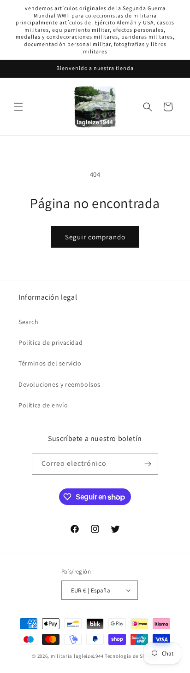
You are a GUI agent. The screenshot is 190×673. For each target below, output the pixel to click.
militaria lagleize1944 (77, 656)
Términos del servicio (50, 363)
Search (28, 322)
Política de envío (43, 405)
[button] (18, 107)
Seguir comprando (95, 236)
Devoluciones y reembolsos (59, 384)
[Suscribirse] (147, 464)
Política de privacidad (50, 342)
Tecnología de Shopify (131, 656)
